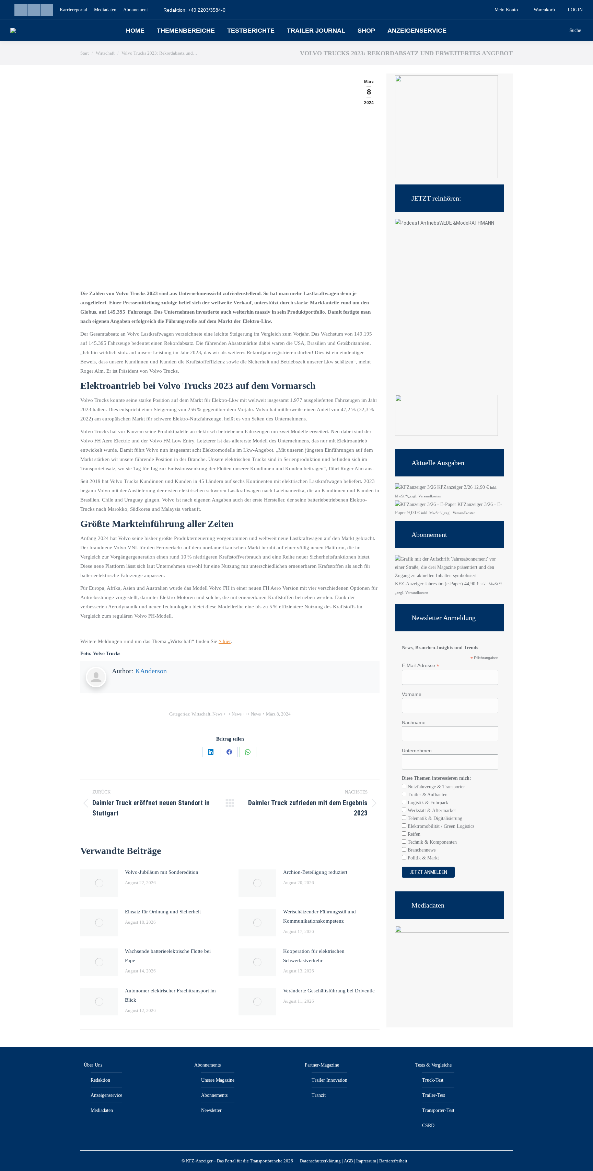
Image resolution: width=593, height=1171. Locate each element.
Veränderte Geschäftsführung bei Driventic (329, 990)
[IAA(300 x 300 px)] (446, 176)
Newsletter (211, 1110)
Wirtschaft (200, 714)
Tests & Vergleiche (433, 1065)
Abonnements (207, 1065)
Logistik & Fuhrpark (427, 802)
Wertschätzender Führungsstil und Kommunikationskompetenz (319, 916)
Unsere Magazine (217, 1080)
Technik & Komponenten (431, 842)
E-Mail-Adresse (420, 665)
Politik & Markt (422, 857)
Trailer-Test (433, 1095)
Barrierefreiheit (393, 1160)
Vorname (411, 694)
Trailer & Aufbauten (426, 794)
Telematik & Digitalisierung (434, 818)
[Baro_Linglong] (446, 434)
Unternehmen (417, 750)
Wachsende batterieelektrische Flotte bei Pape (168, 955)
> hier (225, 641)
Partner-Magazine (322, 1065)
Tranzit (319, 1095)
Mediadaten (102, 1110)
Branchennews (420, 850)
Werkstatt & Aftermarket (431, 810)
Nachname (414, 722)
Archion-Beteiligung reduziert (315, 872)
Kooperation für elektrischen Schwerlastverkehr (314, 955)
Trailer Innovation (329, 1080)
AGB (348, 1160)
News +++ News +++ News (236, 714)
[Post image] (99, 883)
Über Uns (93, 1065)
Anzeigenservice (106, 1095)
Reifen (413, 834)
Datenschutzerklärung (320, 1160)
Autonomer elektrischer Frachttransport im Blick (170, 995)
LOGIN (575, 9)
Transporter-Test (438, 1110)
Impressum (366, 1160)
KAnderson (151, 671)
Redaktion (100, 1080)
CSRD (428, 1125)
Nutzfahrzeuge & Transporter (435, 786)
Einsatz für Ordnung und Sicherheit (163, 911)
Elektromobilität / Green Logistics (440, 826)
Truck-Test (432, 1080)
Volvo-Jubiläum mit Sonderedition (161, 872)
